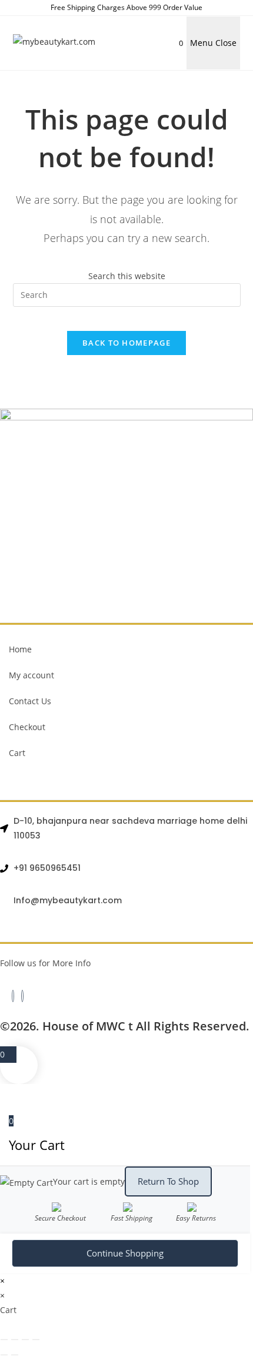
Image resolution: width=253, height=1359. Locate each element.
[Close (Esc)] (36, 1339)
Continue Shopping (125, 1253)
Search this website (126, 275)
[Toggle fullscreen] (15, 1339)
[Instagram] (13, 996)
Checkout (27, 726)
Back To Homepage (126, 342)
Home (20, 649)
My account (31, 675)
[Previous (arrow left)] (4, 1355)
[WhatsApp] (22, 996)
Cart (17, 752)
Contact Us (30, 701)
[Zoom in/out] (4, 1339)
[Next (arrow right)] (15, 1355)
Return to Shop (168, 1181)
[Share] (25, 1339)
